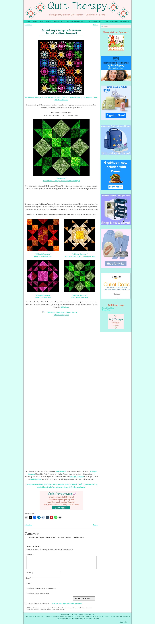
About (35, 21)
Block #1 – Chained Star (43, 256)
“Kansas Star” (61, 178)
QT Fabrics (65, 307)
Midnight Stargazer (77, 476)
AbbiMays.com (61, 471)
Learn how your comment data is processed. (66, 603)
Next (95, 25)
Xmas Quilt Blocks (111, 21)
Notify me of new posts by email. (38, 593)
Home (28, 21)
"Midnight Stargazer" (43, 254)
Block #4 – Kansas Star (79, 297)
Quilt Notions (124, 21)
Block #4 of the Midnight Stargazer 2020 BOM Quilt (61, 180)
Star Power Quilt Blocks (95, 21)
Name (28, 572)
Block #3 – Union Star (43, 297)
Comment (29, 554)
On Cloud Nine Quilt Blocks (76, 21)
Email (28, 578)
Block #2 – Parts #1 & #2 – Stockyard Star (80, 256)
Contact (41, 21)
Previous (28, 25)
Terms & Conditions (108, 308)
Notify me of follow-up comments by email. (41, 588)
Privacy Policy (106, 310)
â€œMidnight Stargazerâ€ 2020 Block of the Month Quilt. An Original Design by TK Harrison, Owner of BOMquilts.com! (61, 98)
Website (28, 583)
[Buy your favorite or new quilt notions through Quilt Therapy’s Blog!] (61, 500)
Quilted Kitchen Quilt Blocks (55, 21)
